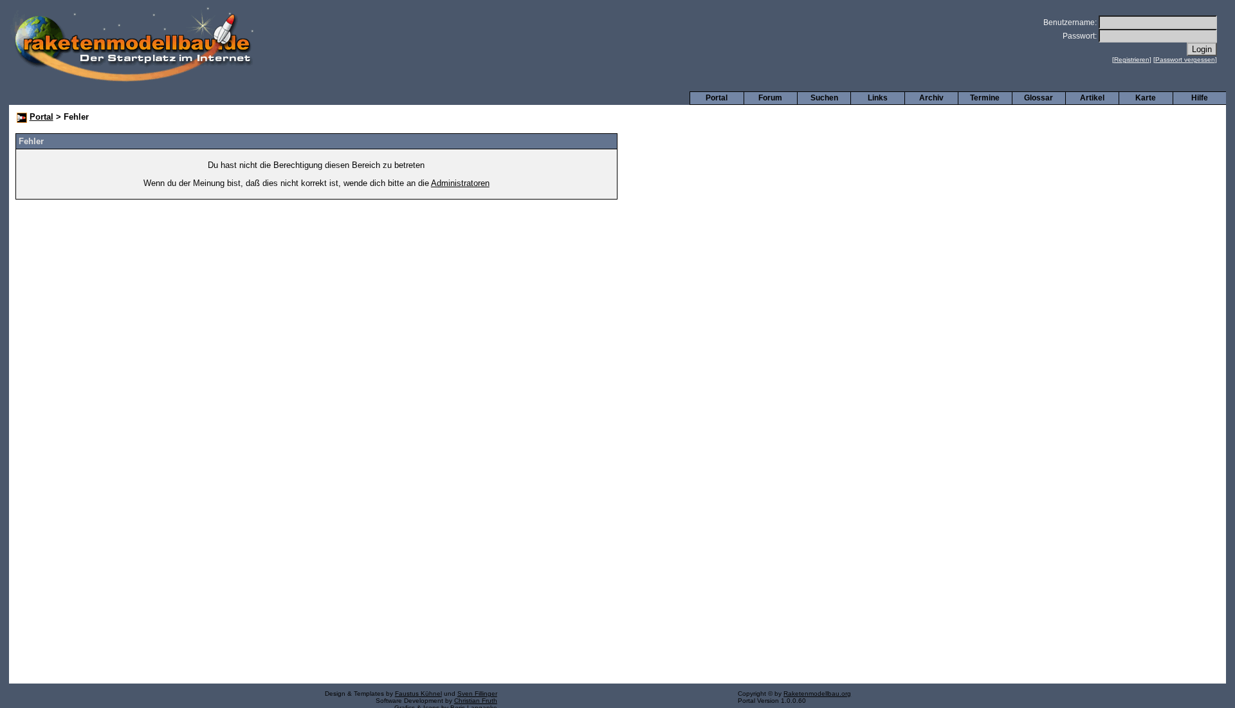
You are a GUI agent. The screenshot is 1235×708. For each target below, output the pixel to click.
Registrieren (1131, 59)
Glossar (1038, 97)
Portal (716, 97)
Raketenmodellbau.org (817, 693)
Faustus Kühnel (418, 693)
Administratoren (460, 183)
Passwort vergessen (1185, 59)
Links (878, 97)
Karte (1145, 97)
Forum (770, 97)
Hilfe (1199, 97)
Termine (985, 97)
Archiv (931, 97)
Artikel (1092, 97)
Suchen (824, 97)
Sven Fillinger (477, 693)
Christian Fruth (475, 700)
